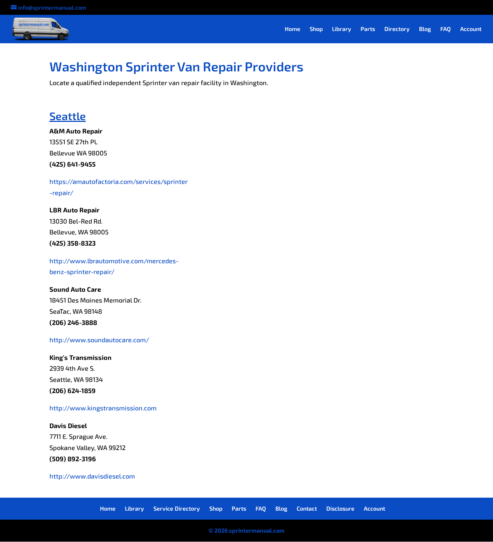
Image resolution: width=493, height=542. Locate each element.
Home (292, 29)
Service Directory (176, 508)
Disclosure (340, 508)
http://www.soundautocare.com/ (99, 340)
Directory (397, 29)
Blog (425, 29)
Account (470, 29)
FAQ (445, 29)
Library (341, 29)
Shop (316, 29)
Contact (307, 508)
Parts (368, 29)
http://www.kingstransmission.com (103, 408)
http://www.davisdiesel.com (92, 476)
